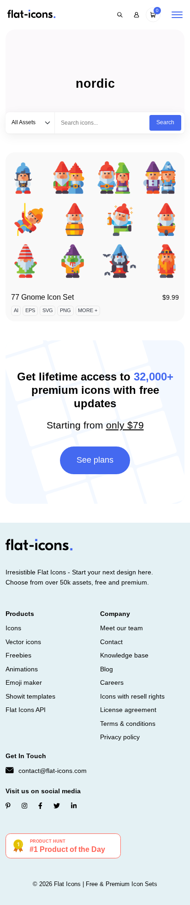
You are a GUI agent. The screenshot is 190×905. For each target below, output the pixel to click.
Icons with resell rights (132, 696)
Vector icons (23, 642)
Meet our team (121, 628)
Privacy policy (120, 737)
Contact (111, 642)
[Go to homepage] (31, 14)
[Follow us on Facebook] (40, 805)
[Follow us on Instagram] (24, 805)
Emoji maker (24, 682)
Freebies (18, 655)
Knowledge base (124, 655)
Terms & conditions (127, 723)
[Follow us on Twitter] (56, 805)
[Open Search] (120, 14)
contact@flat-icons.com (52, 770)
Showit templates (30, 696)
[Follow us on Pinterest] (8, 805)
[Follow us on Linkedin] (74, 805)
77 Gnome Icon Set (42, 297)
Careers (112, 682)
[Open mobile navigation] (177, 15)
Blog (106, 669)
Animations (22, 669)
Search (165, 122)
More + (87, 310)
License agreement (128, 709)
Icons (13, 628)
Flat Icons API (26, 709)
